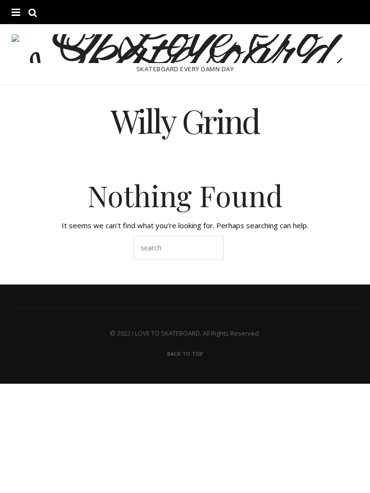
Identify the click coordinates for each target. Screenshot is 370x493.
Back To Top (185, 353)
